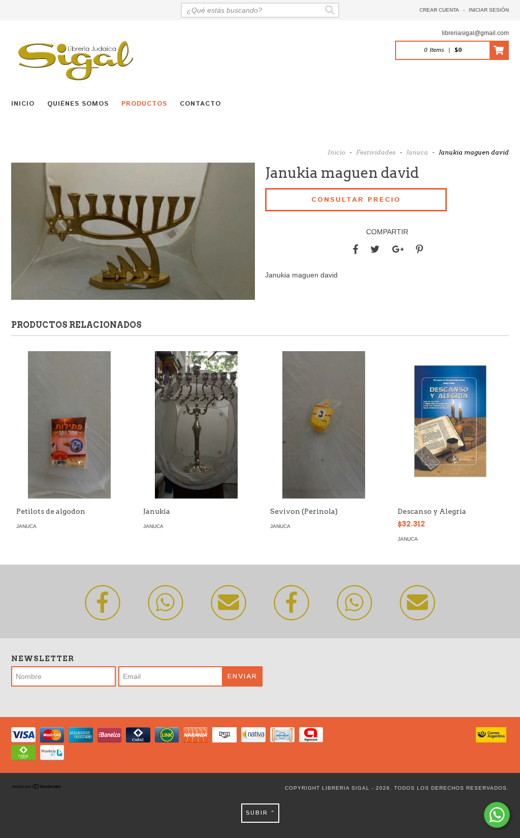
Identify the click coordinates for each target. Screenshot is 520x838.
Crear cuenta (439, 10)
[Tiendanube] (36, 788)
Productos (144, 104)
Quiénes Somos (78, 104)
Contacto (200, 104)
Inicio (23, 104)
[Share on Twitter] (375, 249)
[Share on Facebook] (355, 249)
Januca (417, 152)
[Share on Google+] (398, 249)
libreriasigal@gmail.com (475, 33)
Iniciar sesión (489, 10)
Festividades (376, 152)
